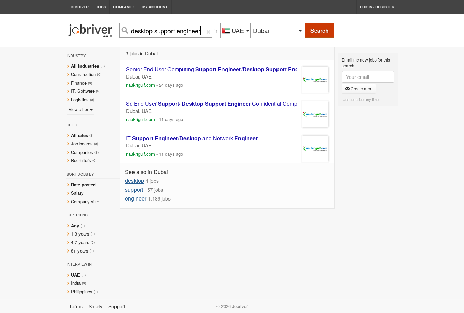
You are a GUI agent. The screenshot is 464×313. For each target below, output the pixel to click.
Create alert (361, 88)
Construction (83, 74)
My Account (155, 7)
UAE (76, 275)
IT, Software (83, 91)
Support (116, 306)
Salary (77, 193)
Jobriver (79, 7)
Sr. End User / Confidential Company (216, 104)
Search (319, 30)
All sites (79, 135)
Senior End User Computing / (218, 69)
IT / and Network (192, 138)
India (76, 283)
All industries (85, 66)
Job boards (82, 143)
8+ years (79, 250)
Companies (124, 7)
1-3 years (80, 233)
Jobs (101, 7)
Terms (76, 306)
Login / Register (377, 7)
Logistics (80, 99)
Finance (79, 83)
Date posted (83, 184)
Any (75, 225)
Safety (95, 306)
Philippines (82, 291)
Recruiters (81, 160)
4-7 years (80, 242)
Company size (85, 201)
